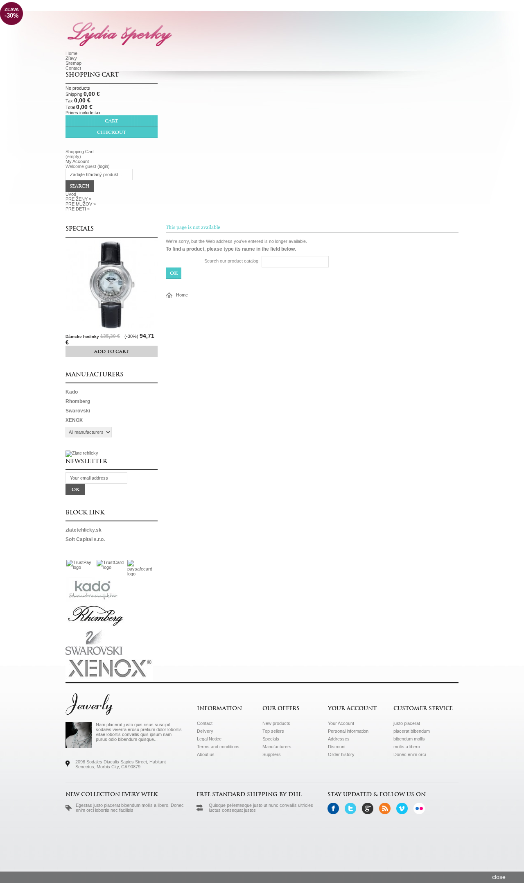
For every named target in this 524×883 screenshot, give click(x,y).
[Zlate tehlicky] (82, 453)
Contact (73, 68)
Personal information (348, 731)
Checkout (111, 132)
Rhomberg (78, 401)
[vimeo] (404, 812)
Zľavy (71, 58)
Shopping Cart (92, 74)
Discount (337, 746)
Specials (80, 228)
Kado (72, 392)
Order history (341, 754)
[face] (335, 812)
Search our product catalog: (232, 260)
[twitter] (353, 812)
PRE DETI (78, 208)
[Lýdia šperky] (120, 33)
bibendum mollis (409, 738)
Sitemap (73, 63)
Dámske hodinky (82, 336)
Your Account (341, 723)
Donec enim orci (409, 754)
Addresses (339, 738)
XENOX (74, 420)
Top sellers (273, 731)
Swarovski (78, 411)
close (499, 877)
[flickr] (421, 812)
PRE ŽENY (78, 199)
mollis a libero (406, 746)
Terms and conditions (218, 746)
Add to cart (111, 351)
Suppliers (271, 754)
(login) (103, 166)
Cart (111, 121)
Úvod (71, 194)
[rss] (387, 812)
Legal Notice (209, 738)
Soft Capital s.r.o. (85, 539)
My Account (77, 161)
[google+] (370, 812)
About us (206, 754)
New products (276, 723)
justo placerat (406, 723)
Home (71, 53)
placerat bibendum (411, 731)
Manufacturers (94, 374)
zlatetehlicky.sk (84, 530)
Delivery (205, 731)
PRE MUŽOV (81, 204)
